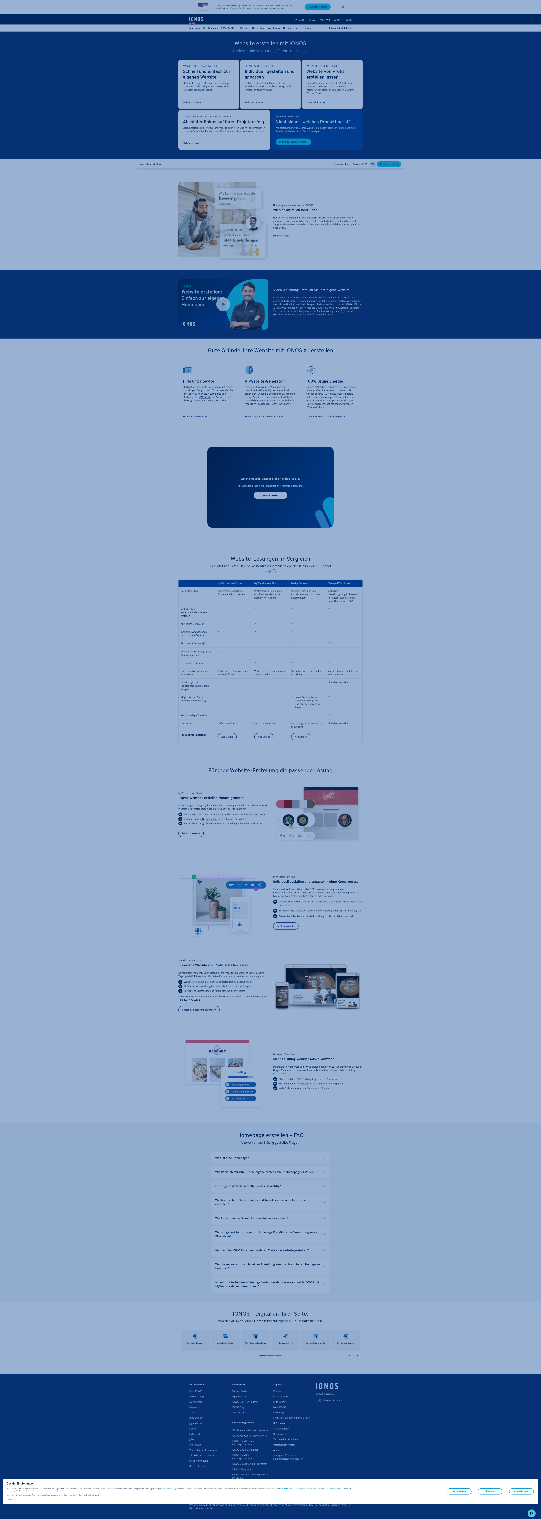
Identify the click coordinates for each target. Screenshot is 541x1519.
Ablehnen (490, 1491)
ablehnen (53, 1491)
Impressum (11, 1499)
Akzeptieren (27, 1495)
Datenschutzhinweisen (333, 1488)
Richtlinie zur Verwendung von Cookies (297, 1488)
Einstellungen (172, 1488)
